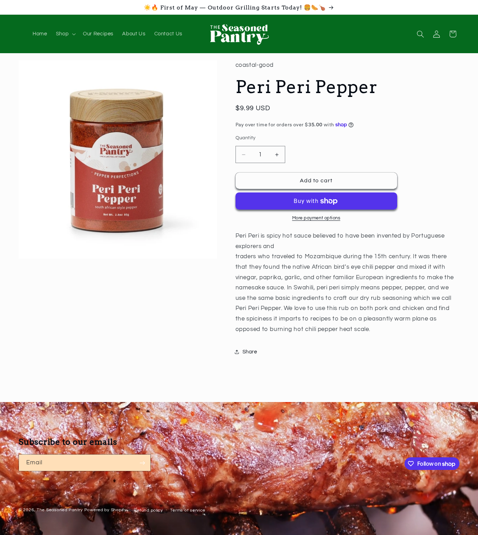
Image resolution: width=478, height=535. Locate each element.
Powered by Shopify (105, 510)
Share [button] (249, 351)
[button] (64, 34)
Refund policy (148, 510)
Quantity (246, 138)
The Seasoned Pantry (60, 510)
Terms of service (187, 510)
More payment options (316, 218)
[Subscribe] (142, 462)
